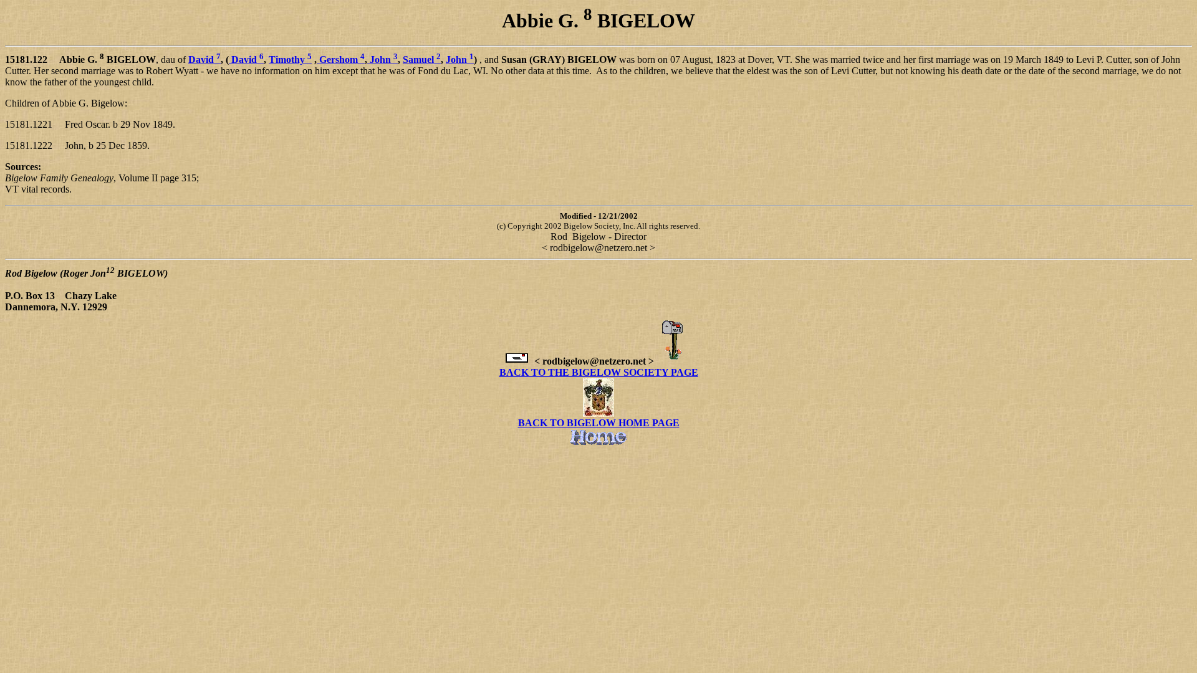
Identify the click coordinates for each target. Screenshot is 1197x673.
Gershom (342, 59)
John (382, 59)
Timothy (290, 59)
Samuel (422, 59)
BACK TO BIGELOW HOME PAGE (599, 423)
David (204, 59)
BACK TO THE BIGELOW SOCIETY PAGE (598, 372)
